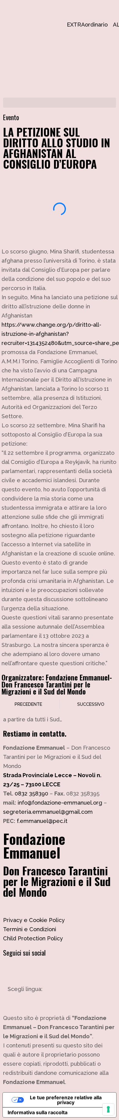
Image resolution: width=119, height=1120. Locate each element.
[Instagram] (10, 969)
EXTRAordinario (70, 24)
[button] (59, 103)
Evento (11, 117)
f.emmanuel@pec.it (42, 821)
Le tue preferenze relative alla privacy (66, 1099)
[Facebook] (27, 969)
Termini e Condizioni (29, 929)
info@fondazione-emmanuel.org (60, 802)
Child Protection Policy (33, 938)
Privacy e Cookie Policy (34, 920)
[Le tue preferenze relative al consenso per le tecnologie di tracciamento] (108, 1109)
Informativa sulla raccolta (37, 1112)
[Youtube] (44, 969)
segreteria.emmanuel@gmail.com (48, 812)
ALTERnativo (116, 24)
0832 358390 (31, 793)
